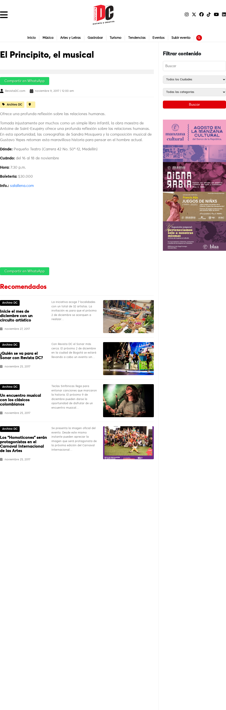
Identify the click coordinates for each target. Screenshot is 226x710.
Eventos (159, 37)
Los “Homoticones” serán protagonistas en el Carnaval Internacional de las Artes (23, 444)
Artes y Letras (70, 37)
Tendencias (137, 37)
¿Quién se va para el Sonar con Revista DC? (21, 356)
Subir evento (180, 37)
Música (48, 37)
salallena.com (22, 186)
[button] (4, 14)
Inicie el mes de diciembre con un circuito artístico (16, 316)
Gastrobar (95, 37)
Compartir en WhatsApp (24, 81)
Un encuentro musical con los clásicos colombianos (20, 400)
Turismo (115, 37)
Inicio (31, 37)
